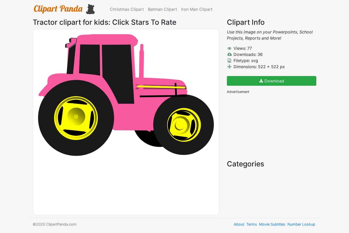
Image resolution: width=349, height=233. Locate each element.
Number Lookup (301, 224)
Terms (251, 224)
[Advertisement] (265, 126)
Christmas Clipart (127, 9)
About (239, 224)
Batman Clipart (162, 9)
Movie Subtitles (272, 224)
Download (273, 80)
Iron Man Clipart (197, 9)
